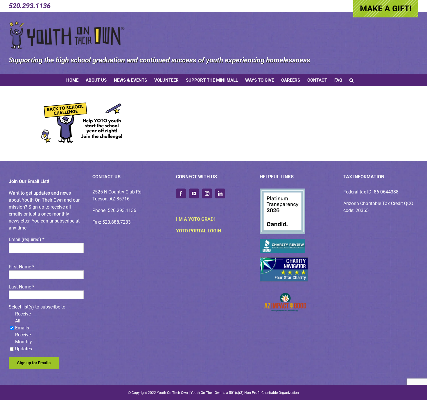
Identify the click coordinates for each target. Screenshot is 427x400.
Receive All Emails (23, 321)
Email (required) (26, 239)
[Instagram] (207, 193)
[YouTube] (194, 193)
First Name (21, 267)
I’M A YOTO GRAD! (195, 219)
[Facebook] (181, 193)
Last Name (21, 287)
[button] (351, 80)
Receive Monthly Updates (23, 341)
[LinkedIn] (220, 193)
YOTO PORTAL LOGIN (198, 231)
